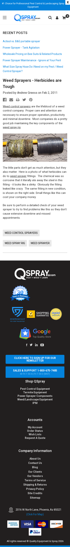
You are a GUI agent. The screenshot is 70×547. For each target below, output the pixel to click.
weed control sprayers (21, 232)
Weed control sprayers (17, 106)
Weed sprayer (40, 243)
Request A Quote (35, 437)
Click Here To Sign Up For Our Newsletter (35, 359)
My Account (35, 427)
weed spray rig (12, 127)
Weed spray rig (15, 243)
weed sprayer (18, 176)
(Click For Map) (35, 514)
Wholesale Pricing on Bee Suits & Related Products (32, 53)
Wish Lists (35, 434)
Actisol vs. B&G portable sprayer (21, 41)
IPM (35, 403)
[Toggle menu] (4, 17)
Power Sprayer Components (35, 395)
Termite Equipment (35, 392)
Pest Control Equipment (35, 388)
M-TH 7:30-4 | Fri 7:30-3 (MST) (35, 372)
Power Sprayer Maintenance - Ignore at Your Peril (32, 60)
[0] (64, 17)
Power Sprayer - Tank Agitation (21, 47)
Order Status (35, 430)
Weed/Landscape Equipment (35, 399)
